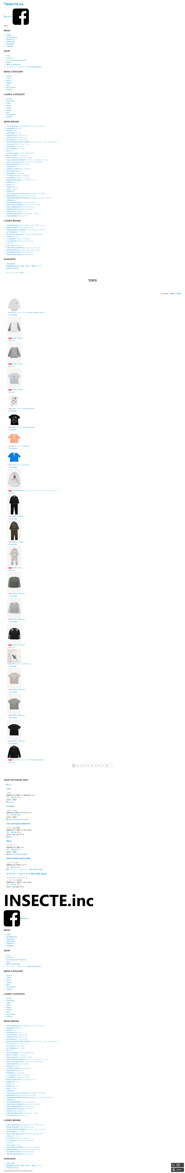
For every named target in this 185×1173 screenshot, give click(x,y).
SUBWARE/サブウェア (14, 128)
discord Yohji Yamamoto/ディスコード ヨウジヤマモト (24, 162)
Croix (8, 55)
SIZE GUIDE (10, 264)
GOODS (9, 90)
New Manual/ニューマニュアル (16, 140)
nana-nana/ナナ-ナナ (13, 245)
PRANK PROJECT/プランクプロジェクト (20, 227)
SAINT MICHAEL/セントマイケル (17, 164)
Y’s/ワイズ (9, 243)
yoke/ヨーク (10, 184)
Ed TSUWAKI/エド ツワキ (15, 148)
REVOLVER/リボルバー (14, 171)
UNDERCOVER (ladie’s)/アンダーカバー (20, 254)
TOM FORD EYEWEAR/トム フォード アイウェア (23, 205)
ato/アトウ (9, 151)
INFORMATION (11, 37)
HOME (8, 35)
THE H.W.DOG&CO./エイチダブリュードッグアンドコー (25, 126)
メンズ (15, 272)
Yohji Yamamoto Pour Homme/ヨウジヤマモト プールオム (26, 193)
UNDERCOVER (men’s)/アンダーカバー (19, 209)
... (111, 765)
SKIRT (8, 106)
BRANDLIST (10, 39)
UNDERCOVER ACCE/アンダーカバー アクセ (22, 214)
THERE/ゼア (10, 191)
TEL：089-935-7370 (13, 797)
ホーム (8, 272)
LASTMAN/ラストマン (13, 133)
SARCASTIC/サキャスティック (16, 137)
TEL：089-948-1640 (13, 832)
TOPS (8, 78)
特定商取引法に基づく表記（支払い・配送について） (24, 266)
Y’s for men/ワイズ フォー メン (18, 144)
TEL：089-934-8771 (13, 850)
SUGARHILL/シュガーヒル (15, 173)
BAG (8, 85)
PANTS (8, 81)
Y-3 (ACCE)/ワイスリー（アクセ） (18, 175)
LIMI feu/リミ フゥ (12, 236)
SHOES (9, 83)
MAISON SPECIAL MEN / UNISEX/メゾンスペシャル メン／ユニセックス (31, 142)
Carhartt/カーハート (13, 166)
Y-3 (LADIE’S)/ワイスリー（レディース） (20, 241)
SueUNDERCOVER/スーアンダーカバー (20, 252)
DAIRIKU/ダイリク (12, 182)
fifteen (8, 62)
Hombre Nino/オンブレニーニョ (17, 135)
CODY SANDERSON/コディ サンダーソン (20, 207)
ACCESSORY (11, 87)
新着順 (179, 293)
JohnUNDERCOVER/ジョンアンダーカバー (21, 202)
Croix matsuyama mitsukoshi (16, 60)
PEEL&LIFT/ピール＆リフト (15, 211)
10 (107, 765)
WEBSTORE (10, 42)
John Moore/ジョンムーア (15, 146)
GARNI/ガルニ (11, 200)
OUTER (9, 76)
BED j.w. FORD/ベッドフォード (17, 155)
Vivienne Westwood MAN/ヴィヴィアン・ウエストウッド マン (27, 160)
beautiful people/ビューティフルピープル (20, 153)
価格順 (172, 293)
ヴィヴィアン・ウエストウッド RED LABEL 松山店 (23, 67)
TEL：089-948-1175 (13, 884)
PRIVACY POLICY (12, 268)
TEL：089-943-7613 (13, 867)
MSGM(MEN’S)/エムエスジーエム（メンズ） (21, 196)
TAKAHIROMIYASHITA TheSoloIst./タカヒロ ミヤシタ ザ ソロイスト (29, 198)
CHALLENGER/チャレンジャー (16, 216)
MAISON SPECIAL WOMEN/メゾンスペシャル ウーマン (25, 230)
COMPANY (10, 46)
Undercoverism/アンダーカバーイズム (19, 157)
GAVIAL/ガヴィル (12, 187)
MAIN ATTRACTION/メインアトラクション (20, 180)
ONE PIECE (10, 101)
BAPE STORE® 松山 (13, 64)
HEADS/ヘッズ (11, 131)
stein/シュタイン (12, 189)
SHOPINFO (10, 44)
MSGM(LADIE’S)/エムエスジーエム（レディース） (23, 250)
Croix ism (9, 58)
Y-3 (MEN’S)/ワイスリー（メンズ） (18, 178)
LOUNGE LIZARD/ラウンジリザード (18, 169)
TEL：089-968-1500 (13, 815)
